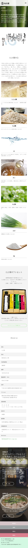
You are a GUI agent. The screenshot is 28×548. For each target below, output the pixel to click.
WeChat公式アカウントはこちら (9, 439)
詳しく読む (8, 483)
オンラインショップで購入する (14, 325)
